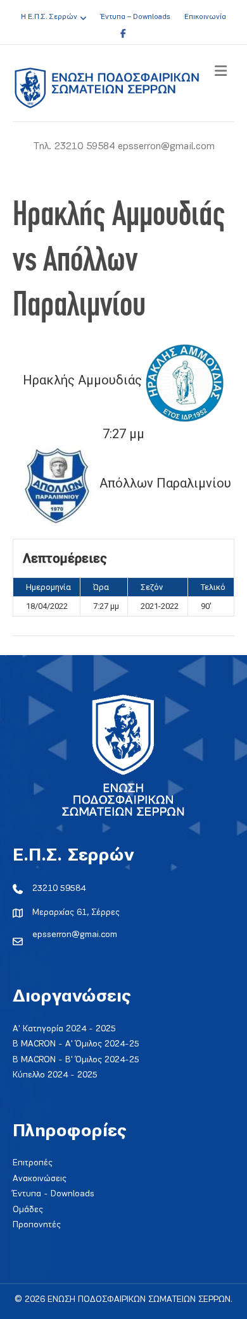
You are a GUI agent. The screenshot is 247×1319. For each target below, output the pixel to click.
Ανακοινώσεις (39, 1179)
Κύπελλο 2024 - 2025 (55, 1075)
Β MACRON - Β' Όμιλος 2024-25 (76, 1060)
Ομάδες (28, 1210)
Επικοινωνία (205, 17)
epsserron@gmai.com (74, 935)
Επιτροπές (33, 1163)
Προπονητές (37, 1225)
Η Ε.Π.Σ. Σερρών (49, 17)
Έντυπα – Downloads (135, 17)
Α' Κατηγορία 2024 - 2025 (64, 1029)
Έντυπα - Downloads (53, 1194)
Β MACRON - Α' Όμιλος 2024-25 (76, 1044)
